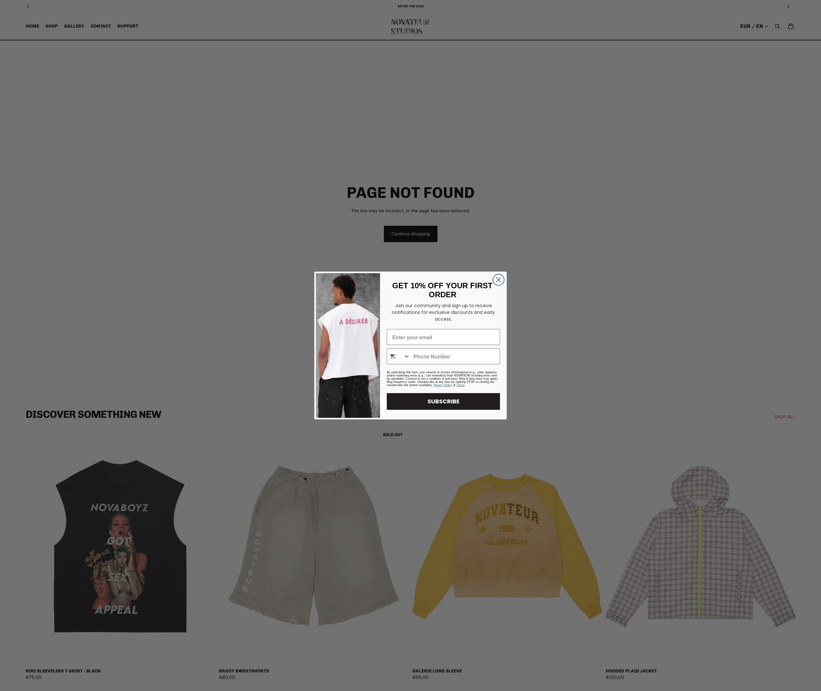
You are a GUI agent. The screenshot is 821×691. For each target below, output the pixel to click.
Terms (460, 385)
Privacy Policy (443, 385)
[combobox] (398, 356)
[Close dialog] (498, 279)
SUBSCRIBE (443, 401)
